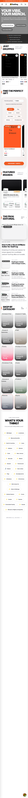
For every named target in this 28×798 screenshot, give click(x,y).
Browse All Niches (13, 517)
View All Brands (20, 173)
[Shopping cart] (25, 4)
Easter (18, 112)
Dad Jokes (10, 116)
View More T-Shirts (14, 163)
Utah (19, 116)
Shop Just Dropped (19, 47)
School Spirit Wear (7, 29)
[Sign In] (6, 4)
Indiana (8, 120)
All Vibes (22, 308)
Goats (9, 112)
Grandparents (18, 120)
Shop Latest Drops (8, 25)
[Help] (25, 795)
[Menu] (2, 4)
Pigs (18, 109)
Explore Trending (21, 25)
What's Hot (22, 217)
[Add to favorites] (16, 55)
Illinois (10, 109)
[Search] (21, 4)
